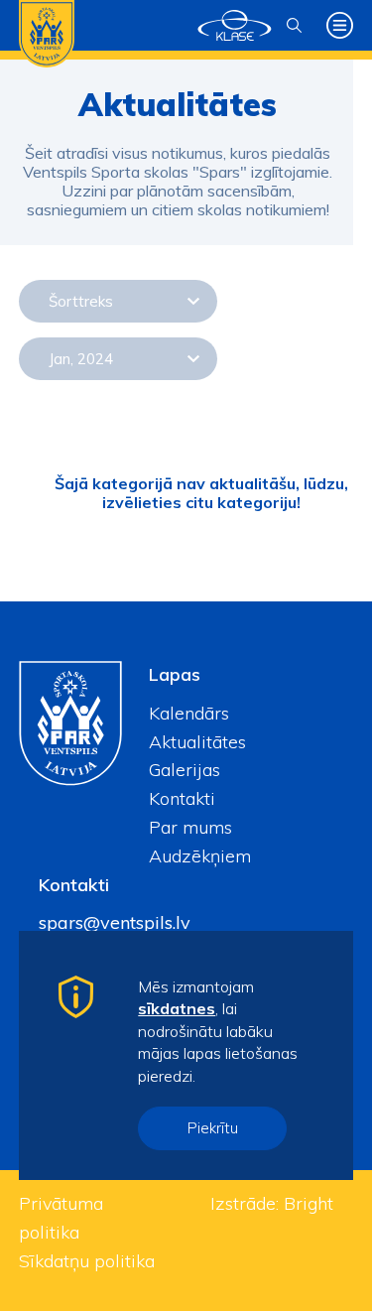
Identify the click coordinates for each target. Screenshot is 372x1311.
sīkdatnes (176, 1008)
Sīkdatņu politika (87, 1260)
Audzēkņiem (200, 856)
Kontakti (182, 798)
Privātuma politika (61, 1218)
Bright (308, 1203)
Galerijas (184, 769)
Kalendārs (189, 713)
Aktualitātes (197, 741)
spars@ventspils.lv (114, 922)
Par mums (190, 827)
